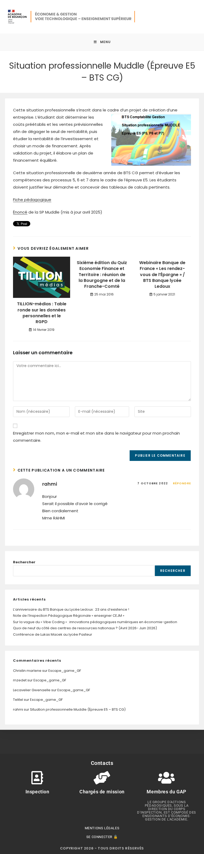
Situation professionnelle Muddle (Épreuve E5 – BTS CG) (78, 709)
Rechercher (24, 562)
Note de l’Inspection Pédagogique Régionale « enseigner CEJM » (68, 615)
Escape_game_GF (64, 670)
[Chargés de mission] (102, 777)
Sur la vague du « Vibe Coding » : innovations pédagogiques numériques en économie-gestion (95, 621)
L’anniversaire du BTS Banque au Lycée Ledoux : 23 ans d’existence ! (71, 609)
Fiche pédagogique (32, 199)
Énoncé (20, 212)
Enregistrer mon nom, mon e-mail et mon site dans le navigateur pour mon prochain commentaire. (96, 436)
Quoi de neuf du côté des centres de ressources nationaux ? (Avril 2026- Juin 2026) (85, 628)
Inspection (37, 791)
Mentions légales (102, 828)
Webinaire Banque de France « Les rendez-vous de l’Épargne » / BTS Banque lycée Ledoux (162, 275)
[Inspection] (37, 777)
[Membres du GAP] (166, 777)
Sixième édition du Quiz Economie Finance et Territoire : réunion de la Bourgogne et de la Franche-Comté (102, 275)
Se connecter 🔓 (102, 837)
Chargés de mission (102, 791)
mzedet (20, 680)
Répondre (182, 483)
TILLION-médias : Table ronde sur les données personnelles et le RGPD (41, 313)
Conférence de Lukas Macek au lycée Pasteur (52, 634)
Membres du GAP (166, 791)
